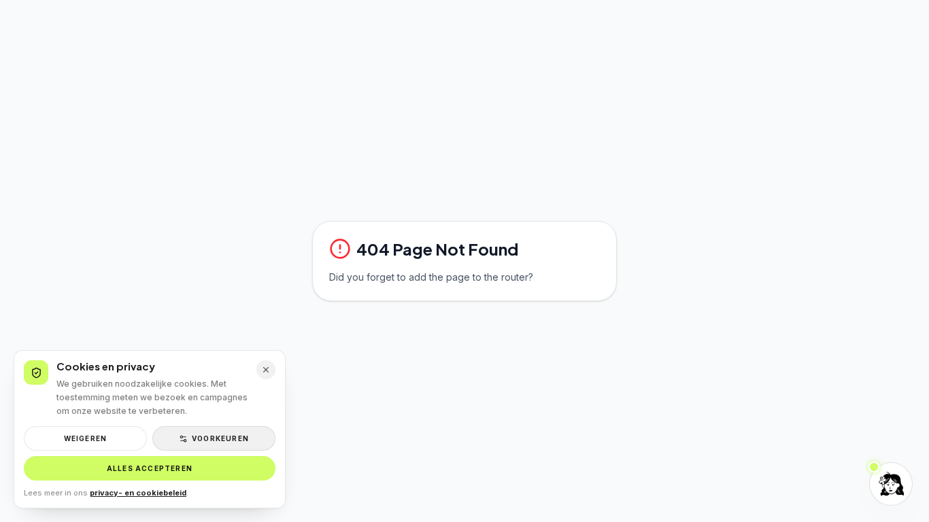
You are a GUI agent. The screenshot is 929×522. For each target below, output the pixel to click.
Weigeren (85, 438)
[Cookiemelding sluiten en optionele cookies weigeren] (265, 369)
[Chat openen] (891, 484)
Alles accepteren (149, 468)
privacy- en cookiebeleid (138, 493)
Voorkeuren (220, 438)
